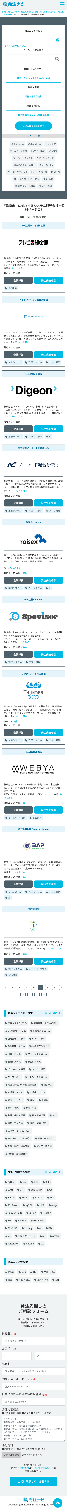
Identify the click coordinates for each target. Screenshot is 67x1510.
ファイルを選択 (11, 1454)
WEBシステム (34, 143)
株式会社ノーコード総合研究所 (33, 447)
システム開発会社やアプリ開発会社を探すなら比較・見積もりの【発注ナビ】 (29, 12)
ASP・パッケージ (45, 157)
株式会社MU (34, 909)
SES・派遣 (48, 179)
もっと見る (17, 268)
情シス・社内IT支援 (29, 179)
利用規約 (24, 1467)
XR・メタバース (39, 172)
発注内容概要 (10, 1409)
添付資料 (7, 1445)
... (30, 994)
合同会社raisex (33, 522)
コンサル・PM (46, 164)
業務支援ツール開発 (25, 186)
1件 (15, 721)
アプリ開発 (50, 143)
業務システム (17, 143)
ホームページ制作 (18, 150)
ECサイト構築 (38, 150)
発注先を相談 (48, 280)
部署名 (6, 1364)
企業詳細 (18, 280)
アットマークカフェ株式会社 (33, 299)
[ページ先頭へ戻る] (57, 1502)
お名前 (6, 1348)
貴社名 (6, 1333)
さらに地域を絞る (17, 45)
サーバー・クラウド (23, 157)
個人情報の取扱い (42, 1467)
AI (15, 179)
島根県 (8, 14)
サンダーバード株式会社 (33, 673)
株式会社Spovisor (33, 599)
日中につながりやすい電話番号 (21, 1394)
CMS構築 (52, 150)
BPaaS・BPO (45, 186)
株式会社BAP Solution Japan (33, 829)
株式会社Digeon (33, 373)
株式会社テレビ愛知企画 (33, 225)
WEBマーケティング (18, 172)
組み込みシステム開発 (25, 164)
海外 (25, 573)
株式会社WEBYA (33, 751)
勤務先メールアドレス (16, 1379)
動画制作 (55, 172)
